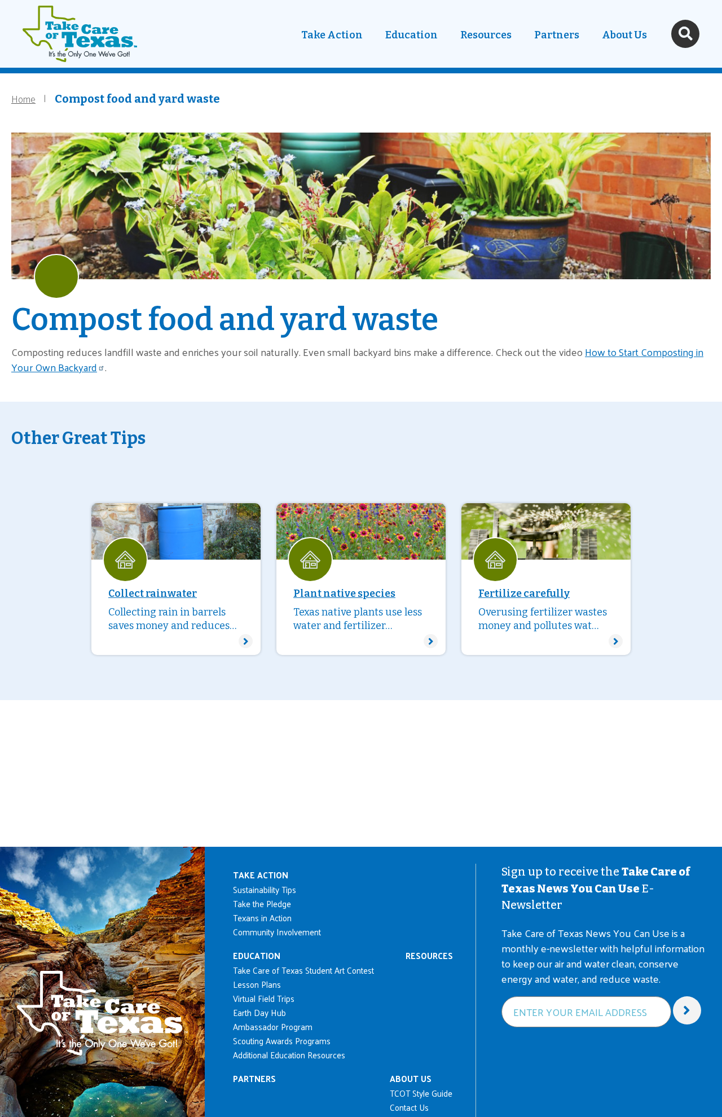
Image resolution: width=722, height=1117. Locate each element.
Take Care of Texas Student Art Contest (303, 970)
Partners (556, 35)
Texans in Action (262, 917)
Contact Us (409, 1107)
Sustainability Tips (264, 889)
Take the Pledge (262, 903)
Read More (176, 579)
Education (411, 35)
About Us (624, 35)
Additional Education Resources (289, 1054)
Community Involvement (277, 931)
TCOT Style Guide (421, 1093)
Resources (486, 35)
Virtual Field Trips (263, 998)
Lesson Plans (257, 984)
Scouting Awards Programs (282, 1040)
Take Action (332, 35)
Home (23, 98)
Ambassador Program (272, 1026)
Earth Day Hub (259, 1012)
